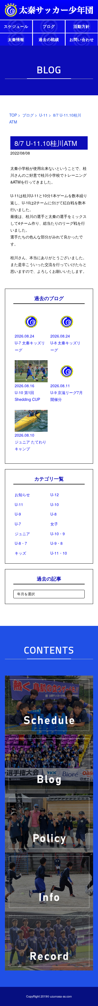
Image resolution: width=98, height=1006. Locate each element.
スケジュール (16, 26)
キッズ (20, 553)
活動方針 (82, 26)
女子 (54, 523)
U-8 (53, 514)
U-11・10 (58, 553)
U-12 (54, 494)
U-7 (18, 523)
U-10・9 (57, 533)
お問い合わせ (81, 39)
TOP (13, 115)
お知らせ (22, 494)
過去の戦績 (49, 39)
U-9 (18, 514)
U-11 (43, 115)
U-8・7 (21, 543)
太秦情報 (16, 39)
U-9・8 (56, 543)
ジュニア (22, 533)
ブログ (49, 26)
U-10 (54, 504)
